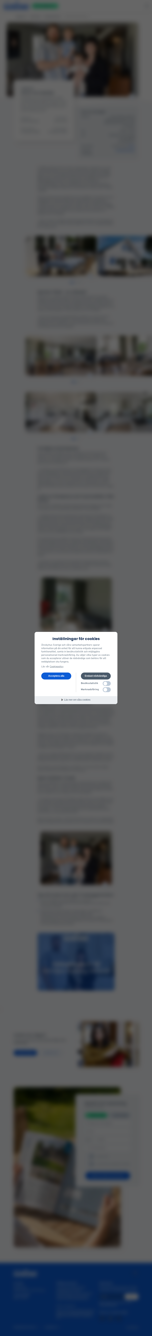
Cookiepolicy (57, 666)
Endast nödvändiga (96, 675)
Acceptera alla (56, 675)
